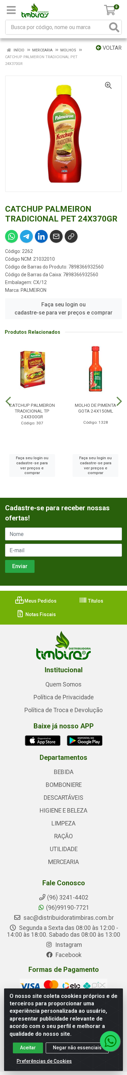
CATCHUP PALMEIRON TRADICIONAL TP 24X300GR (32, 410)
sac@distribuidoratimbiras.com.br (68, 917)
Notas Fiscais (40, 614)
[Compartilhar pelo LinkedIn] (41, 236)
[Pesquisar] (114, 27)
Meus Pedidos (40, 601)
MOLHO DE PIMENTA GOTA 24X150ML (95, 408)
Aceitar (28, 1047)
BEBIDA (63, 772)
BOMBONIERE (64, 784)
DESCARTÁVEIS (63, 797)
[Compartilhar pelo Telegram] (26, 236)
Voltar (111, 48)
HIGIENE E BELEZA (63, 810)
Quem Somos (63, 684)
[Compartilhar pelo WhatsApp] (11, 236)
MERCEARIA (63, 862)
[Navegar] (8, 401)
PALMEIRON (33, 290)
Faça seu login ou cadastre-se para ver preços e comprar (63, 308)
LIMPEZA (63, 823)
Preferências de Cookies (44, 1061)
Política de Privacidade (64, 697)
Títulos (95, 601)
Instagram (68, 944)
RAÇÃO (63, 836)
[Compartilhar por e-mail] (56, 236)
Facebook (68, 955)
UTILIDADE (64, 849)
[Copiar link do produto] (71, 236)
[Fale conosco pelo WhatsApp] (110, 1041)
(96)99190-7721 (67, 907)
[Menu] (11, 10)
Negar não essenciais (77, 1047)
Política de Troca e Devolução (63, 710)
